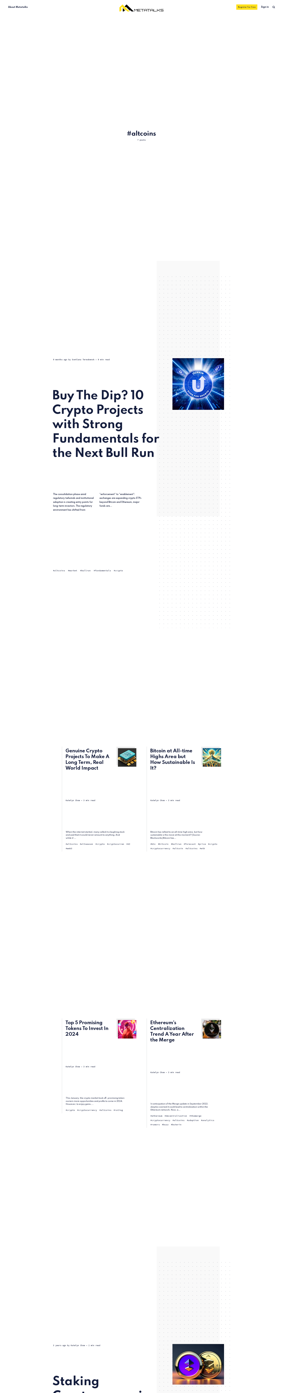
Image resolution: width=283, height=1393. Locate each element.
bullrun (86, 570)
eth (203, 848)
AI (129, 844)
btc (154, 844)
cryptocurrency (161, 848)
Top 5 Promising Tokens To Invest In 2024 (86, 1028)
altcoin (178, 848)
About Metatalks (18, 7)
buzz (166, 1124)
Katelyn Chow (73, 800)
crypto (119, 570)
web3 (69, 848)
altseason (87, 844)
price (202, 844)
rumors (156, 1124)
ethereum (157, 1116)
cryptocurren (116, 844)
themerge (196, 1116)
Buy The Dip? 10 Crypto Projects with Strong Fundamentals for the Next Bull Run (105, 425)
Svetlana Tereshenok (83, 359)
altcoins (59, 570)
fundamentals (103, 570)
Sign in (265, 7)
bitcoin (164, 844)
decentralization (176, 1116)
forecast (190, 844)
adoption (193, 1120)
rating (119, 1110)
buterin (177, 1124)
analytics (208, 1120)
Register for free (247, 7)
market (73, 570)
